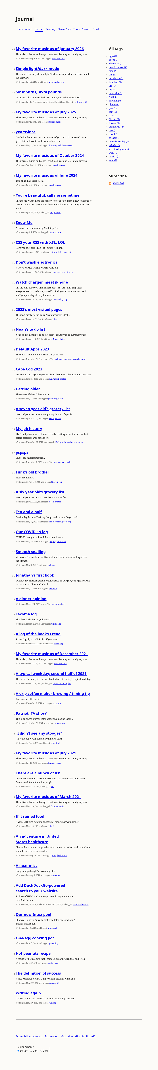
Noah (51, 232)
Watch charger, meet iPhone (42, 282)
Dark (45, 1050)
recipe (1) (113, 115)
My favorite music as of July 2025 (46, 111)
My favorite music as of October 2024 (50, 155)
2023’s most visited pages (39, 309)
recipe (51, 963)
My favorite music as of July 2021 (46, 752)
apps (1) (113, 56)
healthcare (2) (116, 78)
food (63, 604)
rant (64, 723)
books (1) (113, 59)
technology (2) (116, 126)
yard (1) (113, 160)
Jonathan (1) (115, 82)
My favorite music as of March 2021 (48, 796)
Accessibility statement (29, 1036)
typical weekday (60, 683)
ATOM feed (118, 183)
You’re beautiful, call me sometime (47, 195)
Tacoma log (26, 613)
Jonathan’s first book (35, 575)
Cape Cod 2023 (29, 369)
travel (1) (113, 134)
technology (59, 299)
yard (50, 928)
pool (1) (113, 108)
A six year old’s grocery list (40, 491)
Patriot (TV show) (31, 713)
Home (19, 29)
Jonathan (52, 588)
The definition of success (38, 973)
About (28, 29)
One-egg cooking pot (35, 937)
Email (96, 29)
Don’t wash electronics (36, 262)
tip (53, 252)
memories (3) (115, 93)
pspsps (22, 452)
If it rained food (30, 816)
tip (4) (112, 130)
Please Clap (64, 29)
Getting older (28, 388)
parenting (52, 398)
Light (35, 1050)
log (59, 442)
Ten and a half (29, 511)
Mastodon (67, 1036)
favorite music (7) (118, 67)
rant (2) (113, 111)
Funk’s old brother (32, 472)
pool (55, 928)
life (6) (112, 85)
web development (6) (119, 149)
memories (58, 272)
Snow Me (24, 222)
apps (67, 359)
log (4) (112, 89)
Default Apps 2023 (32, 349)
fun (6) (112, 74)
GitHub (79, 1036)
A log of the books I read (38, 633)
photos (58, 232)
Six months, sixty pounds (39, 92)
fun (51, 212)
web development (56, 82)
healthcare (79, 102)
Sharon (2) (114, 119)
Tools (76, 29)
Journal (39, 29)
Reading (50, 29)
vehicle (67, 462)
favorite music (58, 58)
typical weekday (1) (119, 141)
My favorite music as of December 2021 (52, 653)
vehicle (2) (114, 145)
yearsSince (25, 131)
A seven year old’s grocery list (43, 408)
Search (86, 29)
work (80, 442)
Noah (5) (113, 97)
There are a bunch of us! (38, 772)
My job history (29, 428)
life (86, 102)
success (52, 983)
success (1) (114, 123)
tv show (57, 723)
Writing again (28, 992)
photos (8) (114, 104)
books (56, 643)
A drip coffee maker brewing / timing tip (53, 693)
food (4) (113, 71)
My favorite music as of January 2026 (50, 48)
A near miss (26, 865)
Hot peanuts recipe (33, 953)
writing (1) (114, 156)
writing (53, 1003)
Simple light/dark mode (37, 68)
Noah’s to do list (30, 329)
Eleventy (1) (115, 63)
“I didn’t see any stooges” (39, 733)
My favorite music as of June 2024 (46, 175)
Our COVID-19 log (32, 531)
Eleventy (53, 145)
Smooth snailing (31, 551)
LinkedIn (91, 1036)
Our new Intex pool (33, 914)
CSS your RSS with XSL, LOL (40, 242)
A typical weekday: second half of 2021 (51, 673)
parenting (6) (115, 100)
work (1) (113, 152)
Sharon (57, 212)
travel (56, 379)
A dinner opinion (31, 598)
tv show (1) (114, 138)
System (24, 1050)
